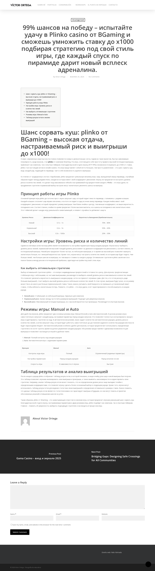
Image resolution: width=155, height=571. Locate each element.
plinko (50, 162)
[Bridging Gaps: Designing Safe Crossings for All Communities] (116, 457)
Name (13, 514)
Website (105, 514)
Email (58, 514)
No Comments (94, 77)
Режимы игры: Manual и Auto (37, 114)
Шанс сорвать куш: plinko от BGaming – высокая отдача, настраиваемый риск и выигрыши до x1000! (41, 97)
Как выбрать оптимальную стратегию (40, 112)
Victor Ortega (60, 77)
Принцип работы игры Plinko (37, 103)
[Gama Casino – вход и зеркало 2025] (39, 457)
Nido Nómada (116, 552)
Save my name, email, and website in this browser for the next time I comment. (41, 525)
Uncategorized (78, 20)
